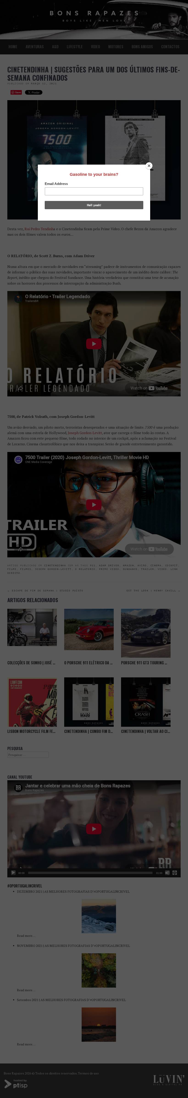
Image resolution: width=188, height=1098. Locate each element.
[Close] (149, 165)
